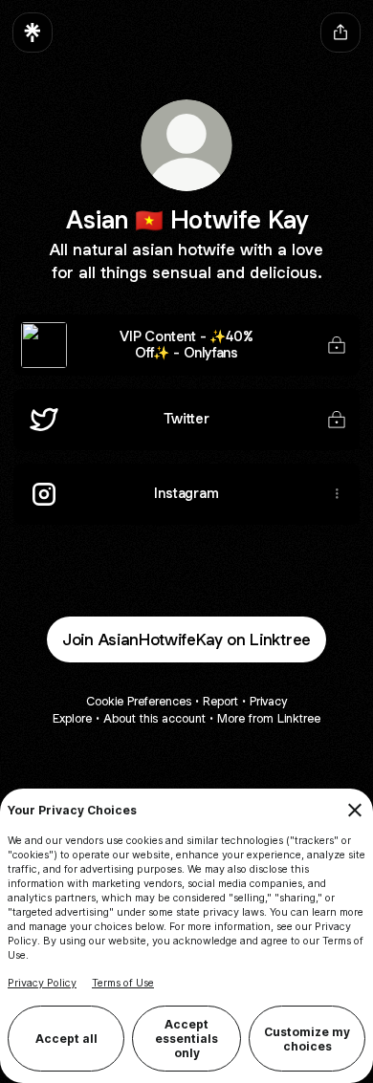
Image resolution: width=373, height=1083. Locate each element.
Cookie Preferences (138, 701)
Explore (72, 718)
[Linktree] (32, 32)
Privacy (268, 701)
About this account (154, 718)
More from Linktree (268, 718)
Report (220, 701)
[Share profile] (340, 32)
